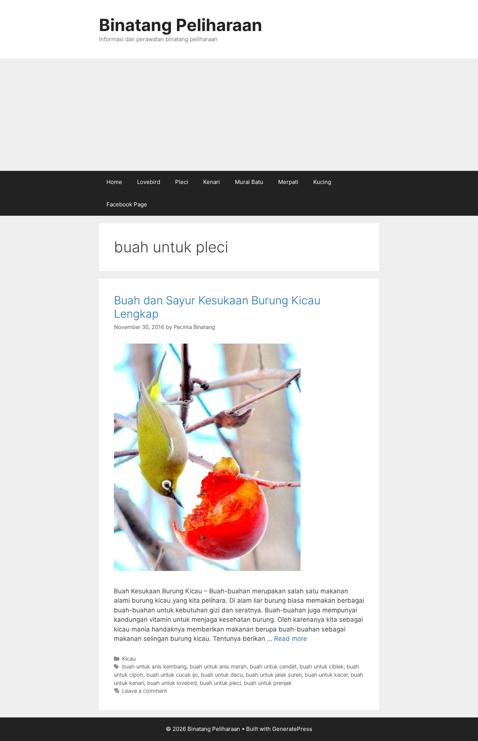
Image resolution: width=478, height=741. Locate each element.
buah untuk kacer (326, 674)
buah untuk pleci (220, 683)
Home (114, 181)
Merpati (288, 181)
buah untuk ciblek (321, 666)
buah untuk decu (222, 674)
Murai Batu (249, 181)
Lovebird (148, 181)
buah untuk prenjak (268, 683)
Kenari (211, 181)
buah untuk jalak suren (274, 674)
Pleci (181, 181)
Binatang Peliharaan (180, 25)
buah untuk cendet (273, 666)
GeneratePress (292, 728)
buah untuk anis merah (218, 666)
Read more (290, 638)
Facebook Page (126, 204)
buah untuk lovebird (172, 683)
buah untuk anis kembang (154, 666)
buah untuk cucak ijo (172, 674)
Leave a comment (144, 691)
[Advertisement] (239, 114)
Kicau (129, 658)
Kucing (322, 181)
